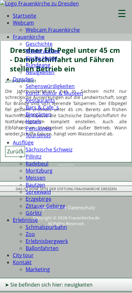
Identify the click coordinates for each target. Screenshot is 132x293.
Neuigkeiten (40, 72)
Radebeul (37, 163)
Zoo (30, 234)
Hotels (33, 121)
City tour (23, 255)
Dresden (23, 79)
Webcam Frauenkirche (53, 29)
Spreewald (38, 191)
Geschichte (39, 43)
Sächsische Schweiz (49, 149)
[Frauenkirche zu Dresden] (39, 3)
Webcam (23, 22)
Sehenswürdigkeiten (50, 86)
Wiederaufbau (43, 50)
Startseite (24, 15)
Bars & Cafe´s (42, 107)
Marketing (38, 269)
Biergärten (38, 114)
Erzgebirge (38, 198)
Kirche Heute (41, 57)
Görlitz (34, 212)
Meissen (35, 177)
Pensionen (38, 128)
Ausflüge (23, 142)
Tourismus (38, 135)
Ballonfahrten (42, 248)
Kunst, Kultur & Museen (54, 93)
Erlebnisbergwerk (47, 241)
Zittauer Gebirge (45, 205)
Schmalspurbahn (46, 227)
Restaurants (40, 100)
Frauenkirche (29, 36)
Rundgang (38, 65)
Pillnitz (33, 156)
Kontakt (22, 262)
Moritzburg (39, 170)
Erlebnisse (25, 220)
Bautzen (35, 184)
